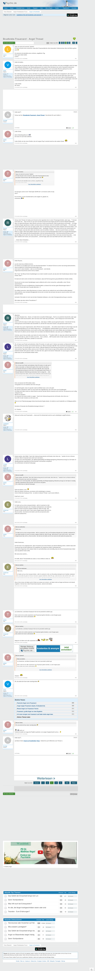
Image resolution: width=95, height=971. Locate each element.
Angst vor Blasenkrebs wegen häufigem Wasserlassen (27, 934)
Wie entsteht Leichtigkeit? (17, 927)
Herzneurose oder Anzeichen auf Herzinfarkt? (24, 923)
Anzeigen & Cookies (41, 961)
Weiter (74, 783)
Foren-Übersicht (8, 945)
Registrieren (66, 8)
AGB (48, 961)
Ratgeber (35, 8)
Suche (28, 8)
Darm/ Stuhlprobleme (15, 899)
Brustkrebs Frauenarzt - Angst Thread (23, 38)
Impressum (27, 961)
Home (5, 8)
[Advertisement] (46, 443)
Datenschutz (33, 961)
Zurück (37, 783)
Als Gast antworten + (9, 42)
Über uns (22, 961)
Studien (57, 8)
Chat (41, 8)
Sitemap (63, 961)
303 (74, 43)
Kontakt (17, 961)
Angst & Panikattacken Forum (20, 945)
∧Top (91, 969)
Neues (11, 8)
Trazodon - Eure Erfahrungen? (19, 911)
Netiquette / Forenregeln (55, 961)
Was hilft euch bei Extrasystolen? (20, 903)
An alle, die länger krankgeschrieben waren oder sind (27, 907)
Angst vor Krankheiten (34, 945)
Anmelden (74, 8)
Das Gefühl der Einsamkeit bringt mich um (23, 896)
